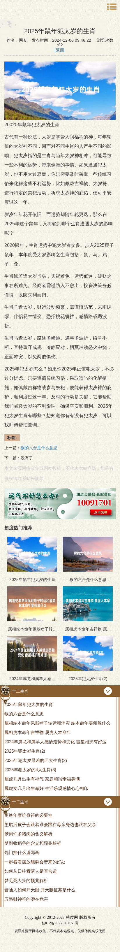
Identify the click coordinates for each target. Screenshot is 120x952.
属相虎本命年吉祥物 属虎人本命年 (37, 732)
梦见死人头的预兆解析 (26, 880)
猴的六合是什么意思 (24, 713)
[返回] (60, 50)
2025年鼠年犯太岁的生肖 (28, 704)
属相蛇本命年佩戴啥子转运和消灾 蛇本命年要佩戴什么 (57, 723)
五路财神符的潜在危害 (26, 899)
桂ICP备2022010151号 (60, 923)
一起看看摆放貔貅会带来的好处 (35, 861)
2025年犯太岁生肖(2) (24, 751)
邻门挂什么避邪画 (21, 852)
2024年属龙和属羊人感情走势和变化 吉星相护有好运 (55, 741)
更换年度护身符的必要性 (28, 815)
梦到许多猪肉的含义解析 (28, 833)
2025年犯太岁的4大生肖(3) (30, 769)
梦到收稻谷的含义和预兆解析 (32, 843)
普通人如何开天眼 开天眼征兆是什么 (39, 889)
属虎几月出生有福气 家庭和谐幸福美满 (42, 779)
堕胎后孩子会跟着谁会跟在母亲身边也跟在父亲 (50, 824)
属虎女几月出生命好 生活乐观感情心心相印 (46, 788)
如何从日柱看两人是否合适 (30, 871)
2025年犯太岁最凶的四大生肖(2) (35, 760)
